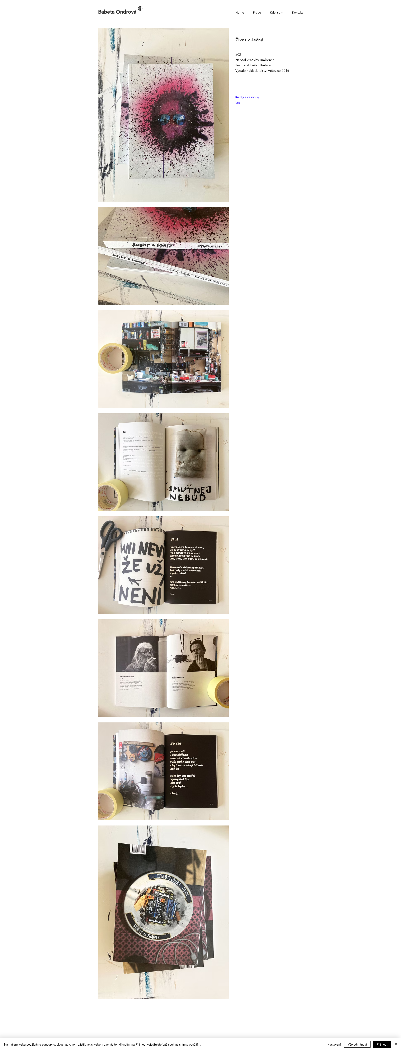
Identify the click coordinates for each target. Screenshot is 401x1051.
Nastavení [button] (334, 1044)
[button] (258, 13)
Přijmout (382, 1044)
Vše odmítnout (357, 1044)
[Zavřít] (395, 1044)
